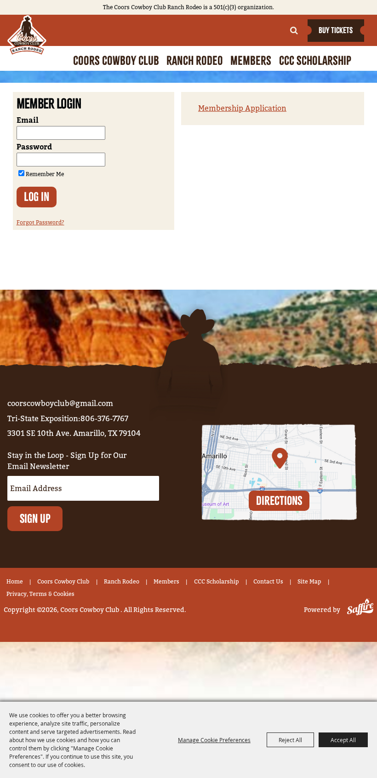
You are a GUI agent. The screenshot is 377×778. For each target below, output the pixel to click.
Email (28, 120)
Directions (279, 500)
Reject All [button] (290, 740)
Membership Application (242, 108)
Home (14, 581)
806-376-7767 (104, 418)
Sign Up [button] (35, 518)
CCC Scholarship (315, 60)
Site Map (309, 581)
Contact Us (268, 581)
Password (34, 147)
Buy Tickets (336, 30)
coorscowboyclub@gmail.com (60, 403)
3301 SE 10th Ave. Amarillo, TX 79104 (74, 433)
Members (250, 60)
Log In (36, 196)
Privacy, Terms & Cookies (40, 594)
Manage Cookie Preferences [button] (214, 740)
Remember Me (45, 174)
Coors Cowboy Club (116, 60)
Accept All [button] (343, 740)
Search (294, 30)
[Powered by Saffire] (358, 610)
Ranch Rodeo (194, 60)
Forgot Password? (40, 222)
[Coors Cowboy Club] (26, 35)
